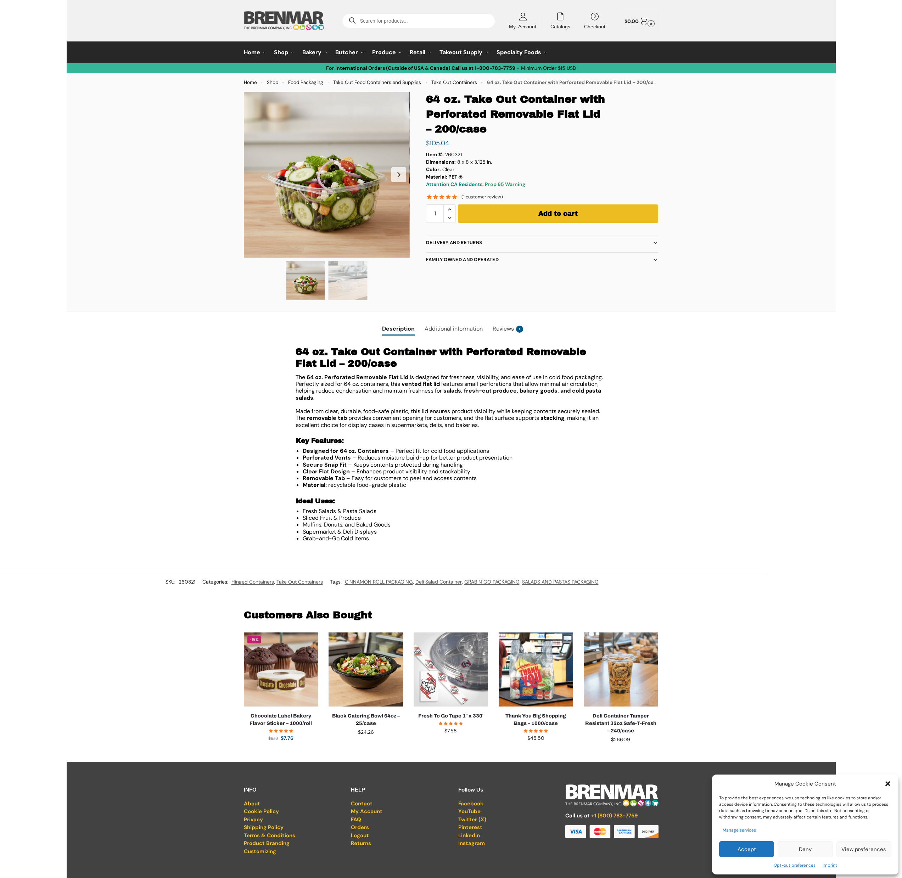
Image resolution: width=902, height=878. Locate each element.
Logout (360, 835)
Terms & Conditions (269, 835)
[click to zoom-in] (327, 175)
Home (250, 82)
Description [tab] (398, 328)
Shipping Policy (264, 827)
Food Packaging (305, 82)
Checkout (594, 26)
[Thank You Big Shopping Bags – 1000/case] (536, 669)
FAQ (356, 819)
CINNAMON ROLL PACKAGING (379, 582)
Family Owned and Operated (462, 260)
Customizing (260, 851)
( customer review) (482, 197)
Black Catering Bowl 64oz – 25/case (366, 719)
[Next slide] (398, 174)
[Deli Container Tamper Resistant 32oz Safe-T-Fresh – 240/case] (621, 669)
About (252, 803)
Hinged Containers (252, 582)
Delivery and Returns (454, 243)
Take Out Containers (454, 82)
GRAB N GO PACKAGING (492, 582)
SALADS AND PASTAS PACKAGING (560, 582)
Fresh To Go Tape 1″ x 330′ (450, 716)
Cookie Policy (261, 811)
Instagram (471, 843)
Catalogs (560, 26)
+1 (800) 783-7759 (614, 815)
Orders (360, 827)
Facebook (470, 803)
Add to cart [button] (281, 753)
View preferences (863, 849)
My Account (522, 26)
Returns (361, 843)
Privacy (253, 819)
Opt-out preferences (795, 865)
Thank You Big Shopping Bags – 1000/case (535, 719)
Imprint (830, 865)
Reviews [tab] (506, 328)
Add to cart (558, 213)
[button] (887, 783)
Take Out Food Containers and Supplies (377, 82)
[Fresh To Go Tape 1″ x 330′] (451, 669)
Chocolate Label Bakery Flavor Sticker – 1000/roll (281, 719)
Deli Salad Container (438, 582)
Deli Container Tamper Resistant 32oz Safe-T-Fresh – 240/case (620, 723)
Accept (747, 849)
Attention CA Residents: (455, 184)
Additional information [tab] (454, 328)
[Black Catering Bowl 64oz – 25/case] (366, 669)
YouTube (469, 811)
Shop (272, 82)
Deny (805, 849)
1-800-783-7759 (495, 68)
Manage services (739, 830)
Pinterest (470, 827)
